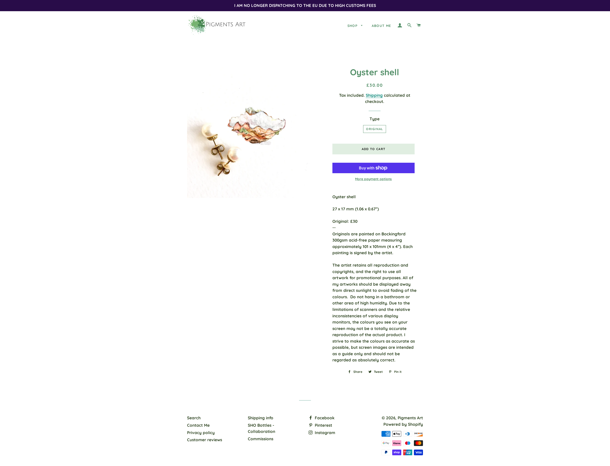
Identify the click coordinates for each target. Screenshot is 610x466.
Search (194, 417)
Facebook (324, 417)
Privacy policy (201, 432)
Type (375, 118)
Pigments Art (410, 417)
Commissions (260, 438)
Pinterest (323, 425)
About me (381, 26)
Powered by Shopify (403, 424)
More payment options (373, 179)
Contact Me (198, 425)
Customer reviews (204, 439)
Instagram (324, 432)
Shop (353, 26)
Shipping (374, 95)
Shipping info (260, 417)
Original (374, 129)
